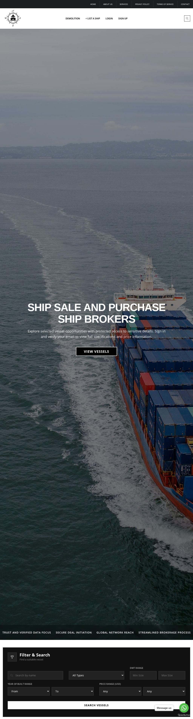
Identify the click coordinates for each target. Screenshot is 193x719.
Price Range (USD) (110, 684)
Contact (185, 4)
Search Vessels (96, 705)
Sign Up (122, 18)
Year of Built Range (20, 684)
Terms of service (165, 4)
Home (93, 4)
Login (109, 18)
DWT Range (136, 668)
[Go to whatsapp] (184, 708)
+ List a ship (93, 18)
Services (124, 4)
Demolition (73, 18)
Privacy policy (142, 4)
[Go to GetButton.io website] (184, 715)
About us (107, 4)
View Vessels (96, 351)
